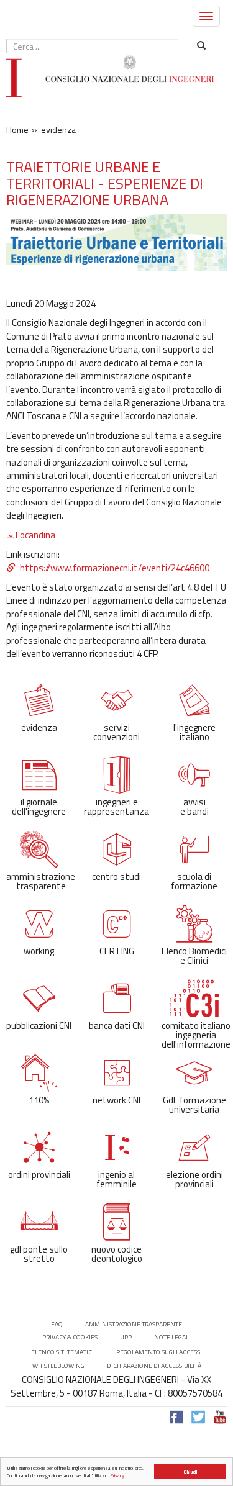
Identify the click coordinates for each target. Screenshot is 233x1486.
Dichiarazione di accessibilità (154, 1365)
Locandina (35, 535)
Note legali (172, 1337)
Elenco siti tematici (62, 1352)
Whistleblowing (58, 1365)
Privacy (117, 1475)
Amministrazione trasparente (133, 1324)
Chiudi (190, 1471)
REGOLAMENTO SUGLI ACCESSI (159, 1352)
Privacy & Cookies (70, 1337)
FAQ (57, 1324)
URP (126, 1337)
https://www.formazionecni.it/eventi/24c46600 (114, 568)
